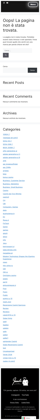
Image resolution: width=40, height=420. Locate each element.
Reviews (6, 312)
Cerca (5, 66)
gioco (5, 237)
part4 (5, 282)
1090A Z (6, 134)
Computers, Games (10, 207)
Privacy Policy (14, 402)
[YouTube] (7, 3)
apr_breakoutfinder (10, 164)
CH (4, 200)
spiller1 (5, 338)
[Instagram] (4, 3)
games (5, 230)
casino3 (6, 197)
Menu (33, 4)
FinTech (6, 223)
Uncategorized (8, 351)
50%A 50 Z (7, 141)
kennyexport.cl (8, 247)
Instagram (15, 395)
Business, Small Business (13, 187)
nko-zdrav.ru (8, 266)
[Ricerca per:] (17, 51)
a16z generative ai (10, 151)
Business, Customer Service (14, 181)
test (4, 348)
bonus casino (8, 177)
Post (4, 289)
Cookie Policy (25, 402)
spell (5, 322)
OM (4, 269)
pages (5, 279)
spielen (5, 328)
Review (6, 308)
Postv (5, 292)
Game (5, 227)
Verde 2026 (7, 355)
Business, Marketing (11, 184)
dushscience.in (9, 214)
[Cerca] (6, 55)
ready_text (7, 302)
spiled (5, 335)
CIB (4, 204)
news (5, 262)
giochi (5, 233)
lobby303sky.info (9, 250)
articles (6, 171)
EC (4, 217)
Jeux (5, 243)
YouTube (25, 395)
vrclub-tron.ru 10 (9, 358)
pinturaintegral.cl (9, 285)
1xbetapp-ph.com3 (10, 138)
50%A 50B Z (8, 144)
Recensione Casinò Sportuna (14, 305)
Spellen (6, 325)
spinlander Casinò (10, 341)
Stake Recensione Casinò (13, 345)
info (4, 240)
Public (5, 295)
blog (4, 174)
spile (5, 332)
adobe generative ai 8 (11, 157)
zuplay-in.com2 (9, 361)
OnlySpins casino (9, 275)
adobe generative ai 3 (11, 154)
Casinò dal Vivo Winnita (12, 194)
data (5, 210)
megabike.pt (8, 253)
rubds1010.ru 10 (9, 315)
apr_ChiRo (7, 167)
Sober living (7, 318)
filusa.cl (6, 220)
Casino (5, 190)
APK (4, 161)
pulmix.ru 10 (7, 299)
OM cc (5, 272)
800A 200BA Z (9, 148)
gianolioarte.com (15, 416)
